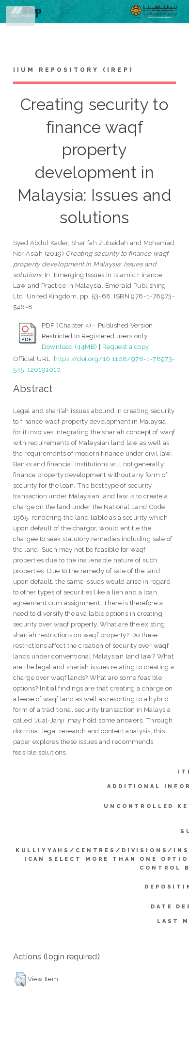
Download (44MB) (69, 346)
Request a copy (125, 346)
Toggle (21, 18)
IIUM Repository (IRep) (73, 69)
